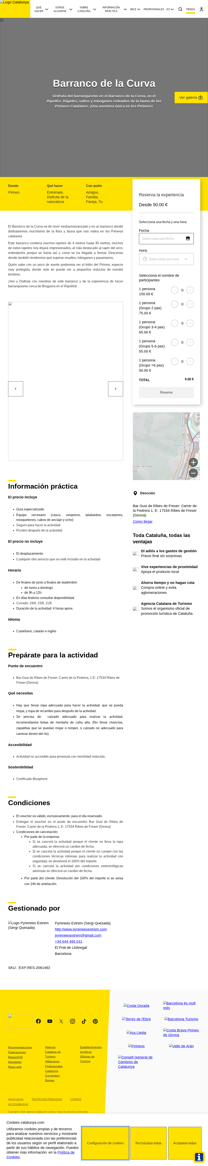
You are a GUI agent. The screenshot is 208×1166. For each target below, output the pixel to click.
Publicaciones (17, 1052)
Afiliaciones (52, 1061)
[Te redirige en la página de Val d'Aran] (181, 1046)
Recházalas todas (148, 1143)
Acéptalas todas (184, 1143)
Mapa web (15, 1066)
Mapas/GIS (15, 1057)
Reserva (166, 392)
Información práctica (111, 9)
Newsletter (15, 1062)
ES (168, 9)
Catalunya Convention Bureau (52, 1075)
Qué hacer (39, 9)
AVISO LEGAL (16, 1099)
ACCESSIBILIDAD (18, 1104)
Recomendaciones (20, 1047)
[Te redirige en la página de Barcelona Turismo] (181, 1019)
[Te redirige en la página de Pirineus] (136, 1046)
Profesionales (154, 9)
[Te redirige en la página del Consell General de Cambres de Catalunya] (136, 1062)
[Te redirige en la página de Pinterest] (95, 1021)
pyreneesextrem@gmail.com (78, 935)
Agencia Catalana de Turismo (53, 1052)
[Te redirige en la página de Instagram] (72, 1021)
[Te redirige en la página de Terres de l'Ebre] (136, 1019)
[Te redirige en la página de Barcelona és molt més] (181, 1005)
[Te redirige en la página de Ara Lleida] (136, 1032)
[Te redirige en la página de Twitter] (61, 1021)
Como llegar (143, 522)
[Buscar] (180, 9)
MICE (133, 9)
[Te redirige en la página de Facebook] (38, 1021)
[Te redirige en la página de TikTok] (83, 1021)
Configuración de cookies (105, 1143)
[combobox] (166, 238)
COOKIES (75, 1099)
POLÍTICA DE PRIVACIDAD (47, 1099)
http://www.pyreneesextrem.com (81, 929)
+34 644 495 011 (68, 941)
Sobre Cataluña (84, 9)
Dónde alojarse (60, 9)
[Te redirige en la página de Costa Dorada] (136, 1005)
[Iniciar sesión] (201, 9)
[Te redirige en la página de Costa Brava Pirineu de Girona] (181, 1032)
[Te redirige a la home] (15, 9)
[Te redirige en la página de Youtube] (49, 1021)
